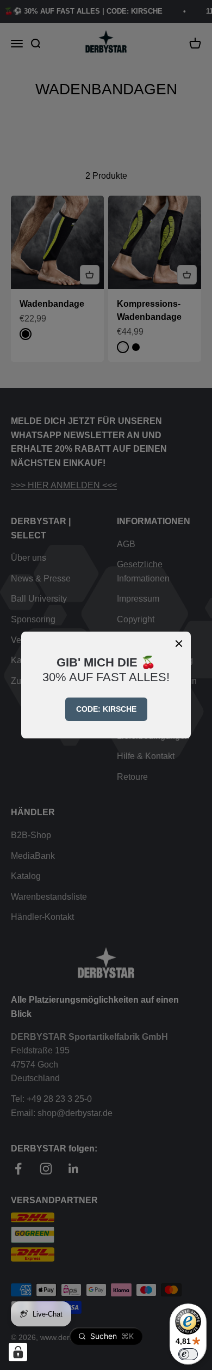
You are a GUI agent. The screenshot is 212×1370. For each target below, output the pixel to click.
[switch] (188, 1354)
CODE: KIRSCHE (106, 709)
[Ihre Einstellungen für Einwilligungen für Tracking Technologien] (18, 1352)
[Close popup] (178, 643)
